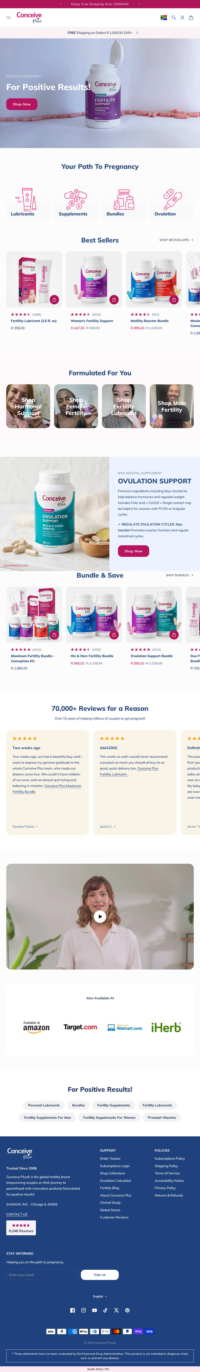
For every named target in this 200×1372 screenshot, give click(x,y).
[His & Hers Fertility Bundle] (94, 615)
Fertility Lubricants (157, 1105)
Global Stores (110, 1210)
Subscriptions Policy (170, 1158)
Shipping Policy (166, 1166)
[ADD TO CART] (54, 299)
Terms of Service (167, 1173)
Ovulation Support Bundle (152, 656)
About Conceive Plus (115, 1195)
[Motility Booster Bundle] (154, 279)
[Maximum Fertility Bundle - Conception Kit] (34, 615)
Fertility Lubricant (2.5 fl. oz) (34, 321)
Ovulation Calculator (115, 1180)
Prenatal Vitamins (162, 1117)
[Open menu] (8, 18)
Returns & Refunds (169, 1195)
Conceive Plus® (105, 1343)
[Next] (139, 4)
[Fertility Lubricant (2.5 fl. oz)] (34, 279)
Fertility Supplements (113, 1105)
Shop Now (22, 104)
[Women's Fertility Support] (94, 279)
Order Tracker (110, 1158)
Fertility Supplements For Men (47, 1117)
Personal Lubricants (44, 1105)
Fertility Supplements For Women (109, 1117)
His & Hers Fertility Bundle (92, 656)
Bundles (78, 1105)
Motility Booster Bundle (150, 321)
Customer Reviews (114, 1217)
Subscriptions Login (115, 1166)
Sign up (99, 1274)
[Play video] (100, 917)
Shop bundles (177, 575)
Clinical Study (110, 1202)
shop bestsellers (174, 240)
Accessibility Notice (169, 1180)
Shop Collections (112, 1173)
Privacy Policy (165, 1188)
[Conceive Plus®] (29, 18)
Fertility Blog (109, 1188)
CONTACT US (17, 1214)
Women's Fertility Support (92, 321)
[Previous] (60, 4)
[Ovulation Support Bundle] (154, 615)
